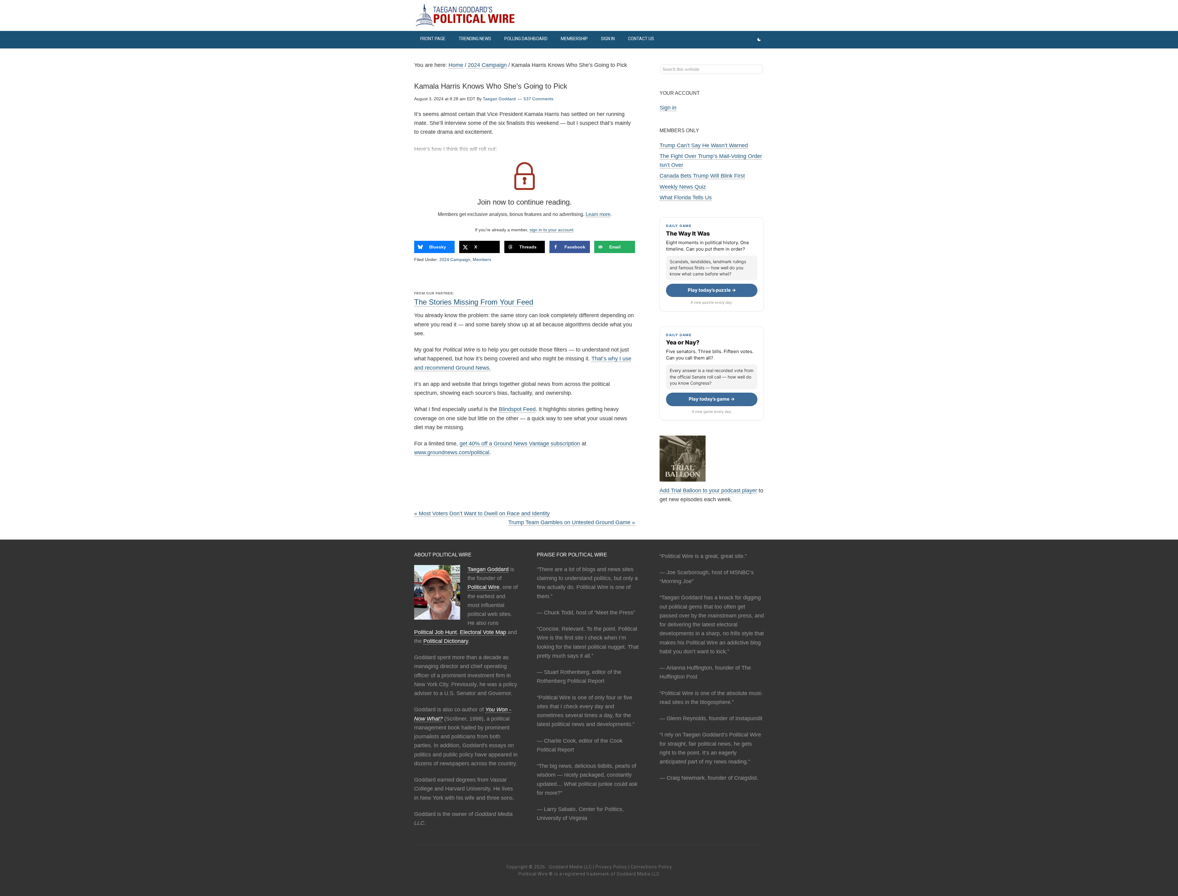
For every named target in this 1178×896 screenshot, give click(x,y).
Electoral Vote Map (483, 632)
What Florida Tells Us (686, 197)
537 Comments (538, 98)
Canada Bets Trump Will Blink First (702, 176)
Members (482, 259)
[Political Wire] (589, 15)
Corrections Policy (651, 866)
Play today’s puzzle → (712, 290)
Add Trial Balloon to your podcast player (708, 490)
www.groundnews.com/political (451, 452)
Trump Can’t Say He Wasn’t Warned (704, 145)
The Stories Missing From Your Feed (473, 302)
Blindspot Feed (517, 409)
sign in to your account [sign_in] (551, 229)
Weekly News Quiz (683, 187)
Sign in (668, 108)
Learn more (598, 214)
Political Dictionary (445, 641)
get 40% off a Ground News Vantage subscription (520, 443)
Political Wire (483, 587)
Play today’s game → (712, 399)
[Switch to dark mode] (759, 39)
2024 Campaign (454, 259)
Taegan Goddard (488, 569)
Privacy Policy (611, 866)
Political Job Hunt (435, 632)
